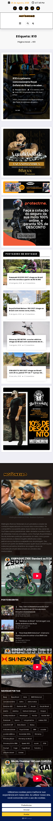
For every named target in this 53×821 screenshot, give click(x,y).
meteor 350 (42, 720)
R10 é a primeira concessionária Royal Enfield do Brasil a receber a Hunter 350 (28, 82)
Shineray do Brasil (25, 739)
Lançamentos (16, 75)
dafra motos (32, 702)
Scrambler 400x (24, 734)
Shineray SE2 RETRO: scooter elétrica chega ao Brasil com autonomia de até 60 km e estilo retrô (26, 340)
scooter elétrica (9, 734)
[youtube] (38, 8)
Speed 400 (26, 743)
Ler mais (17, 110)
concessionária (9, 702)
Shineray (38, 734)
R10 (37, 92)
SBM (34, 729)
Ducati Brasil (44, 706)
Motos (33, 92)
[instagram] (32, 8)
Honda (34, 716)
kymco (17, 720)
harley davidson (9, 716)
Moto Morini (21, 725)
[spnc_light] (33, 23)
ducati (33, 706)
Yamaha (37, 748)
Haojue (43, 711)
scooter (43, 729)
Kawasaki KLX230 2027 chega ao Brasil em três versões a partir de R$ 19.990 (26, 278)
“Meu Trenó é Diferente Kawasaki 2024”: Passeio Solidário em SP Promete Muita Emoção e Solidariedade (32, 609)
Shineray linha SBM (10, 743)
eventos (16, 711)
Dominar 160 (7, 706)
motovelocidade (9, 729)
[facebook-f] (15, 8)
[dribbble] (26, 8)
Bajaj (5, 697)
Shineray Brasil (8, 739)
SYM (44, 743)
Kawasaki (6, 720)
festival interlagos (29, 711)
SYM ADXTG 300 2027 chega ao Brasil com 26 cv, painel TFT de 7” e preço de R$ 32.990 (25, 371)
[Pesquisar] (28, 23)
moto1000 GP (8, 725)
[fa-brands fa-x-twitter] (21, 8)
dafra (21, 702)
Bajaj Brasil (15, 697)
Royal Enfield (24, 75)
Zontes (21, 753)
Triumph (6, 748)
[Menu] (20, 23)
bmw (25, 697)
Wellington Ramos (20, 90)
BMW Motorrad (36, 697)
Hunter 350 (18, 92)
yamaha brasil (8, 753)
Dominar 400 (21, 706)
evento (5, 711)
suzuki (36, 743)
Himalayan (24, 716)
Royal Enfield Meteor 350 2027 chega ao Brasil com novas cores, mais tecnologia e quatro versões (26, 309)
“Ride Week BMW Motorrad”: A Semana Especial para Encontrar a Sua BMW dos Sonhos (32, 635)
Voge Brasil (26, 748)
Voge (15, 748)
